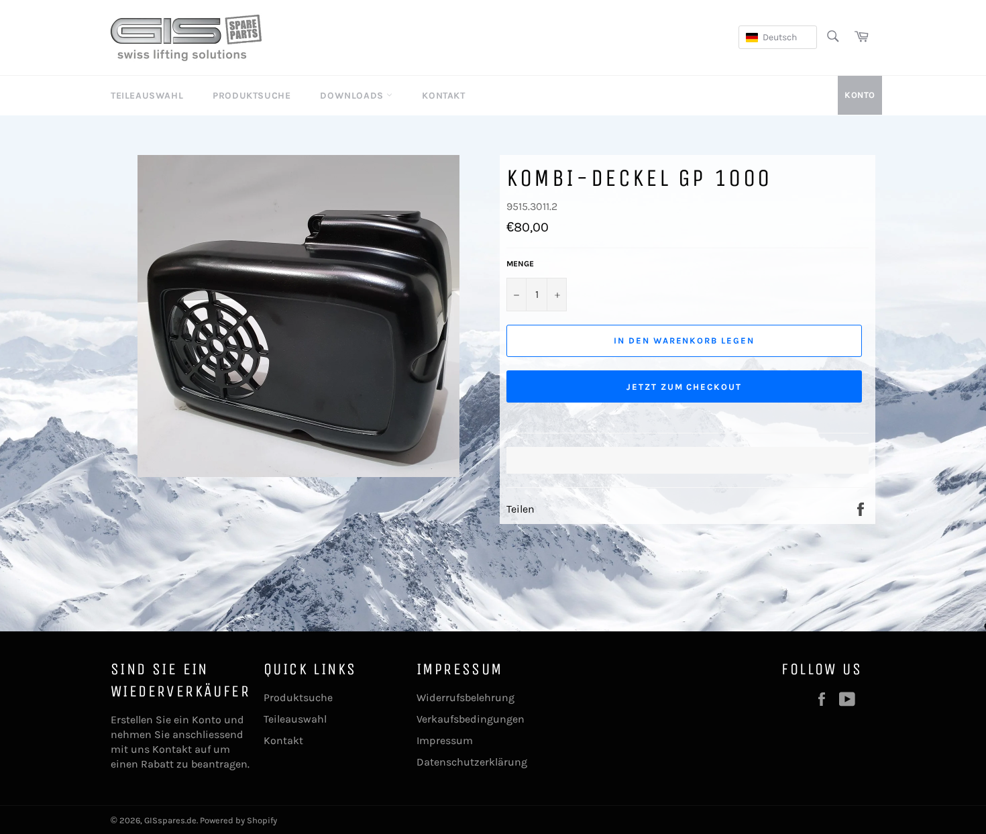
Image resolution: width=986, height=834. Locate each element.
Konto (859, 95)
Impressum (445, 740)
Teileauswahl (147, 95)
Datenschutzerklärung (472, 761)
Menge (520, 263)
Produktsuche (251, 95)
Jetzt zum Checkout (684, 387)
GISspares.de (170, 820)
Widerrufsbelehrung (465, 697)
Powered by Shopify (238, 820)
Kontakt (443, 95)
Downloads (353, 95)
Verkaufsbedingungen (471, 719)
